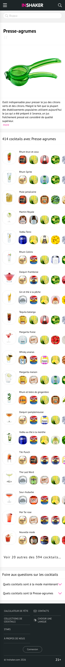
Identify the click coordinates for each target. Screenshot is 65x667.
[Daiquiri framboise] (9, 277)
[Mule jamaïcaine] (9, 197)
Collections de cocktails (13, 620)
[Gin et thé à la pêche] (9, 297)
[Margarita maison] (9, 377)
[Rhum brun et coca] (9, 157)
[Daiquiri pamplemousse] (9, 417)
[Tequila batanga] (9, 317)
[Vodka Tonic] (9, 237)
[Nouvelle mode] (9, 538)
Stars (7, 629)
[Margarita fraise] (9, 337)
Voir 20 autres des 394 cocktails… (32, 557)
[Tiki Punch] (9, 458)
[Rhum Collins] (9, 257)
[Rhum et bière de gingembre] (9, 397)
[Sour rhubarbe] (9, 498)
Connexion (32, 649)
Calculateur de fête (16, 611)
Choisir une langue (45, 620)
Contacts (43, 611)
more (6, 124)
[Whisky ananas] (9, 357)
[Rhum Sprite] (9, 177)
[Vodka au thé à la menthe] (9, 438)
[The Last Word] (9, 478)
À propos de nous (14, 638)
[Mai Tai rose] (9, 518)
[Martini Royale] (9, 217)
